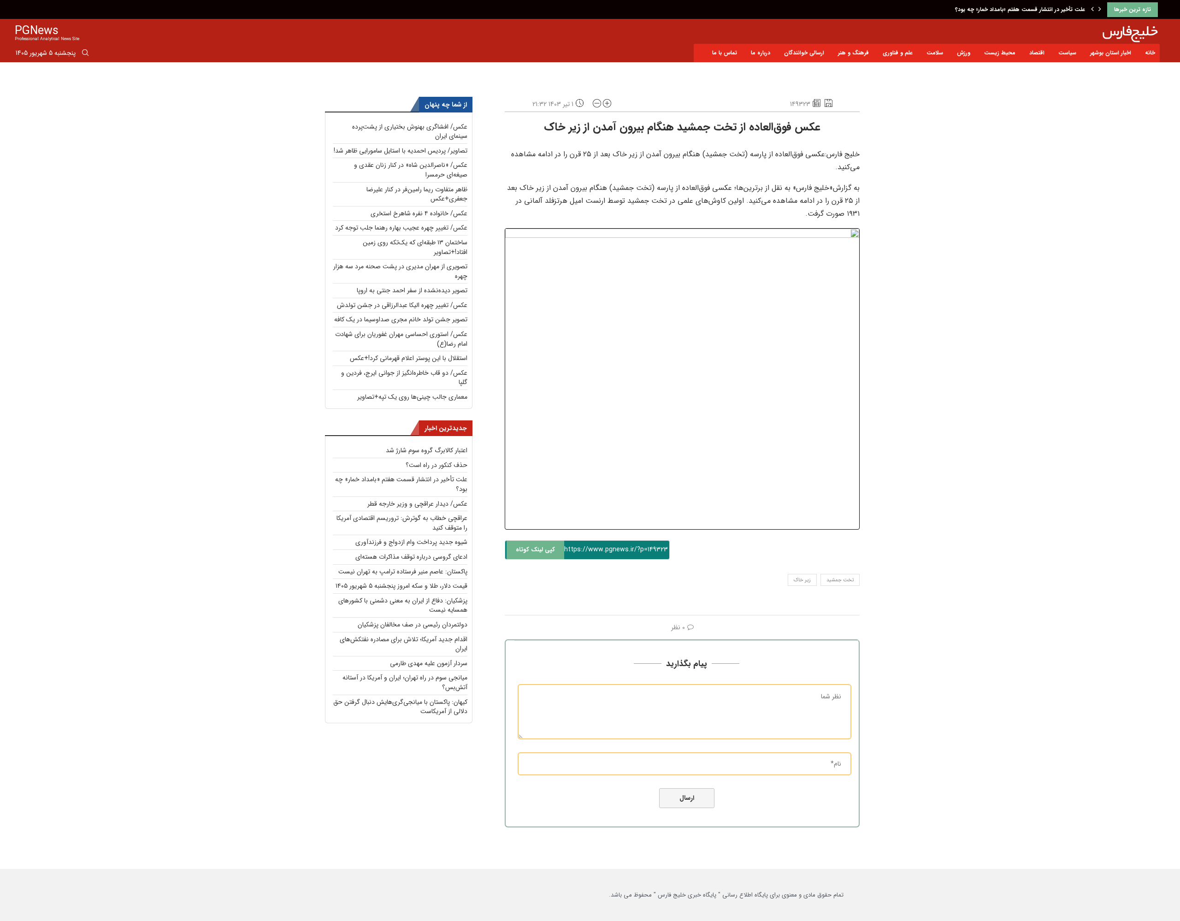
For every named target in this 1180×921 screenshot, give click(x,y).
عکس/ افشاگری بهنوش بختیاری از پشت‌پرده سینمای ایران (409, 132)
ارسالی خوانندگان (804, 52)
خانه (1150, 52)
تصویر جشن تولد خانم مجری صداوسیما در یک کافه (400, 319)
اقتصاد (1036, 52)
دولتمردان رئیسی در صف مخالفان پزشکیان (412, 625)
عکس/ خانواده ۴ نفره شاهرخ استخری (419, 213)
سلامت (934, 52)
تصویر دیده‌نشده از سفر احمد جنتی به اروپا (412, 290)
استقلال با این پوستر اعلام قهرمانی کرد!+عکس (408, 358)
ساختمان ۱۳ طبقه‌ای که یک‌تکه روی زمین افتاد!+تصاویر (415, 247)
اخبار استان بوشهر (1110, 52)
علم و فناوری (898, 52)
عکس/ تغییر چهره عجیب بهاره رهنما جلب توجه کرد (401, 228)
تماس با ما (724, 52)
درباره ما (760, 52)
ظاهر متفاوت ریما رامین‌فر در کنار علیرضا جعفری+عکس (416, 194)
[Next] (1099, 9)
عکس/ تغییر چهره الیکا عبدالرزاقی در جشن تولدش (402, 305)
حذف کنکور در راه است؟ (436, 465)
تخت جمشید (840, 580)
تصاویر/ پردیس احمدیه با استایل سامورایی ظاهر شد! (400, 151)
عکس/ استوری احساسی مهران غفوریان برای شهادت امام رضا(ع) (401, 339)
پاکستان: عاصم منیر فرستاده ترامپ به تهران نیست (402, 572)
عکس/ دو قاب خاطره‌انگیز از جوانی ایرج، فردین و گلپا (404, 378)
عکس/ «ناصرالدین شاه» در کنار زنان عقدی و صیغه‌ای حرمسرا (410, 170)
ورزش (963, 52)
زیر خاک (802, 580)
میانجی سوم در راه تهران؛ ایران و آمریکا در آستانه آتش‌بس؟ (404, 682)
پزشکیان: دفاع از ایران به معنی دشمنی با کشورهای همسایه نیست (402, 605)
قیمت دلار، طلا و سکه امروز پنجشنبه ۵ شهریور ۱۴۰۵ (401, 586)
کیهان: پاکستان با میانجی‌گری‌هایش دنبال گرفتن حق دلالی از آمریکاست (400, 707)
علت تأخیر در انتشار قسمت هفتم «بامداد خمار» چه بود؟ (1020, 9)
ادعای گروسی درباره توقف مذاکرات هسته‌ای (411, 557)
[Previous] (1092, 9)
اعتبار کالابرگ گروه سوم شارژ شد (426, 450)
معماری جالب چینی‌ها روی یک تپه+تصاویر (412, 397)
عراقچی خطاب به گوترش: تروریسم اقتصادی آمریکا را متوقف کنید (401, 523)
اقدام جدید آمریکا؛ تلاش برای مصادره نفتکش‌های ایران (403, 644)
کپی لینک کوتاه (535, 550)
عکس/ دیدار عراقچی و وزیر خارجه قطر (417, 504)
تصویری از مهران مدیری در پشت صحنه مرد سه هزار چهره (400, 271)
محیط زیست (999, 52)
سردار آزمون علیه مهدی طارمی (428, 663)
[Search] (85, 54)
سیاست (1067, 52)
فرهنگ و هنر (853, 52)
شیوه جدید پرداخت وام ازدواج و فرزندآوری (411, 542)
